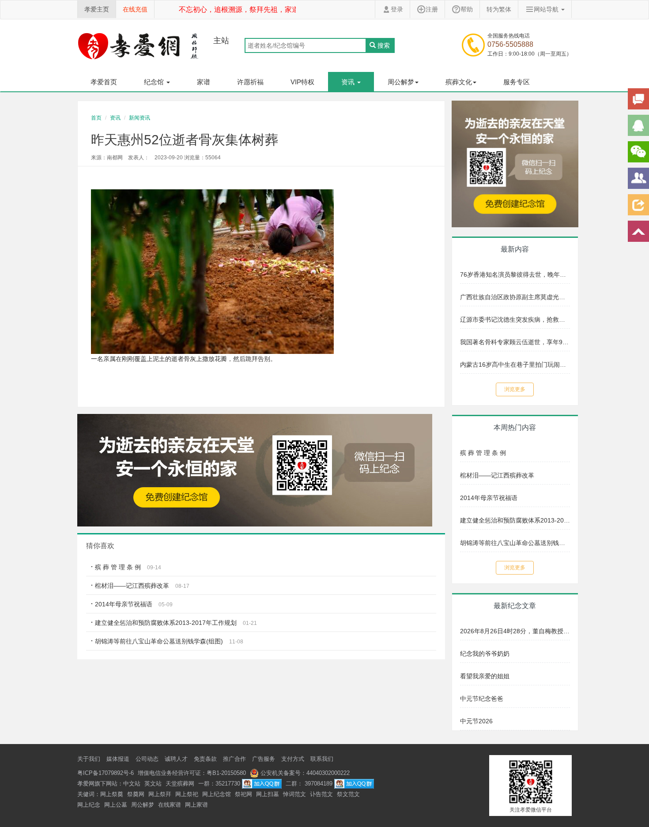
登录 (397, 9)
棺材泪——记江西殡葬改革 (133, 585)
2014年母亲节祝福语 (123, 604)
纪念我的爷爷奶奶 (484, 653)
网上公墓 (115, 804)
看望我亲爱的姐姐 (484, 676)
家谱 (203, 82)
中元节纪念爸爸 (481, 698)
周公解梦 (142, 804)
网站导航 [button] (547, 9)
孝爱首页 (104, 82)
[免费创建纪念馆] (515, 163)
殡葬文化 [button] (458, 82)
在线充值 (135, 9)
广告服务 (263, 759)
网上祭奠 (111, 794)
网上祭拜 (159, 794)
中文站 (131, 783)
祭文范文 (348, 794)
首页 (96, 118)
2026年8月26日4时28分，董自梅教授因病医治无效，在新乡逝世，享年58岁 (515, 631)
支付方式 (292, 759)
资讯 (115, 118)
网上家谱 (196, 804)
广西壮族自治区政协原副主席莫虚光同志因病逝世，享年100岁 (515, 297)
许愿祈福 (250, 82)
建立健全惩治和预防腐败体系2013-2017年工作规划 (166, 622)
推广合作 (234, 759)
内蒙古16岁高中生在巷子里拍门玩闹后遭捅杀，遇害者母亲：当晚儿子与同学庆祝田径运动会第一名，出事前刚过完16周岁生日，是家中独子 (515, 364)
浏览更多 (514, 389)
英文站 (153, 783)
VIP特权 (302, 82)
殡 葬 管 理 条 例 (118, 567)
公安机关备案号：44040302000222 (304, 773)
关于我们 (88, 759)
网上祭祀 (186, 794)
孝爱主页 (96, 9)
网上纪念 (88, 804)
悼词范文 (294, 794)
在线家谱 (169, 804)
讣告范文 (321, 794)
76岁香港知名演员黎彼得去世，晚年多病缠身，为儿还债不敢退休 (515, 274)
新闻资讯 (139, 118)
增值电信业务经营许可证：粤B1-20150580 (192, 773)
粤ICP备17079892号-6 (105, 773)
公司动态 (147, 759)
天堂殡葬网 (180, 783)
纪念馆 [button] (155, 82)
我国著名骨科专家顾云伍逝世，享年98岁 (515, 342)
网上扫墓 (267, 794)
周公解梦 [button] (401, 82)
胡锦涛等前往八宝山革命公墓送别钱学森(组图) (159, 641)
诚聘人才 (176, 759)
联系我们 (321, 759)
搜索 (384, 45)
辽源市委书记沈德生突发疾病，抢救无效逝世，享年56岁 (515, 319)
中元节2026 (476, 721)
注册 (432, 9)
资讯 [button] (348, 82)
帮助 (466, 9)
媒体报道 (117, 759)
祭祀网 (243, 794)
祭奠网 (135, 794)
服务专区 (516, 82)
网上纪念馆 (216, 794)
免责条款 (205, 759)
